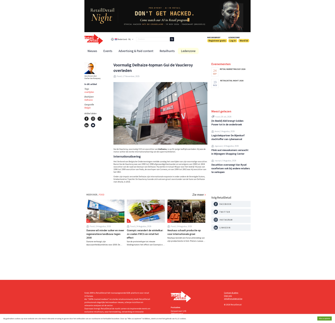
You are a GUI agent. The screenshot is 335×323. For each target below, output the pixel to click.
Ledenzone (234, 37)
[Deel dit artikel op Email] (93, 125)
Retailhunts (167, 51)
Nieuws (92, 51)
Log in (233, 40)
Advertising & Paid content (136, 51)
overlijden (89, 91)
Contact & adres (231, 292)
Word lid (244, 40)
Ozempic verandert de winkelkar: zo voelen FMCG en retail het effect (145, 234)
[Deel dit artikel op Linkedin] (86, 125)
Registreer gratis (217, 40)
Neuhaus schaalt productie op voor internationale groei (184, 232)
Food (119, 76)
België (87, 107)
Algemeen (218, 146)
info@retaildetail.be (233, 298)
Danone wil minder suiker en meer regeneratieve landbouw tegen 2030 (105, 234)
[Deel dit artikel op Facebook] (86, 119)
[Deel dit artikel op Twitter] (99, 119)
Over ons (228, 295)
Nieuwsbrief (213, 37)
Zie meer (198, 194)
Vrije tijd (218, 161)
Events (107, 51)
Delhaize (88, 99)
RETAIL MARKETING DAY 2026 (232, 69)
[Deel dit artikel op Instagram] (93, 119)
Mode (217, 131)
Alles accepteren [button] (324, 318)
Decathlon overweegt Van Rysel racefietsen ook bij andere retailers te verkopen (230, 168)
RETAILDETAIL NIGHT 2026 (231, 80)
